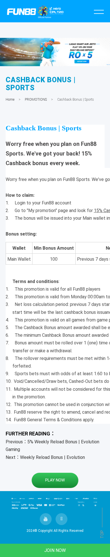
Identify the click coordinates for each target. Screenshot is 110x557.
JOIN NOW (55, 550)
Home (10, 100)
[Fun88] (35, 12)
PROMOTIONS (36, 100)
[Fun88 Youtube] (46, 519)
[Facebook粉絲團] (61, 519)
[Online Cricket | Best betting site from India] (55, 52)
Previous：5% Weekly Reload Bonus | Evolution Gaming (52, 445)
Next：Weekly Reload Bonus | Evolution (45, 457)
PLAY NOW (55, 480)
